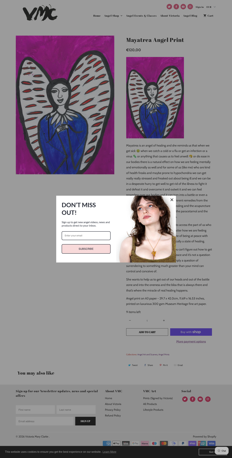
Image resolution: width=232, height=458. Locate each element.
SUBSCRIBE (86, 248)
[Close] (172, 200)
